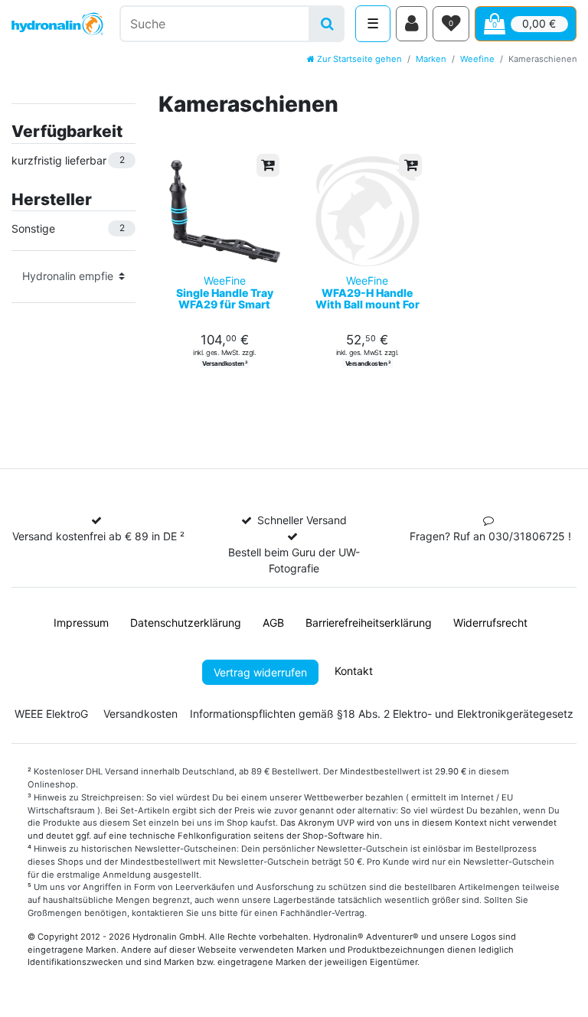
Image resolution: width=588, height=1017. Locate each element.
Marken (431, 59)
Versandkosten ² (224, 363)
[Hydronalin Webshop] (57, 23)
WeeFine (224, 292)
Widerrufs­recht (490, 622)
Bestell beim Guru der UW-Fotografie (294, 560)
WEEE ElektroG (51, 713)
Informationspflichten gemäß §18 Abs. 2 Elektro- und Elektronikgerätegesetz (381, 713)
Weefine (477, 59)
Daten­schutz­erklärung (185, 622)
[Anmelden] (411, 23)
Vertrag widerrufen (260, 672)
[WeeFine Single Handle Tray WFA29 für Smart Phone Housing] (224, 211)
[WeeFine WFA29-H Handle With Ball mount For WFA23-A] (367, 211)
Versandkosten (140, 713)
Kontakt (354, 670)
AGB (273, 622)
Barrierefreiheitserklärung (368, 622)
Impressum (81, 622)
